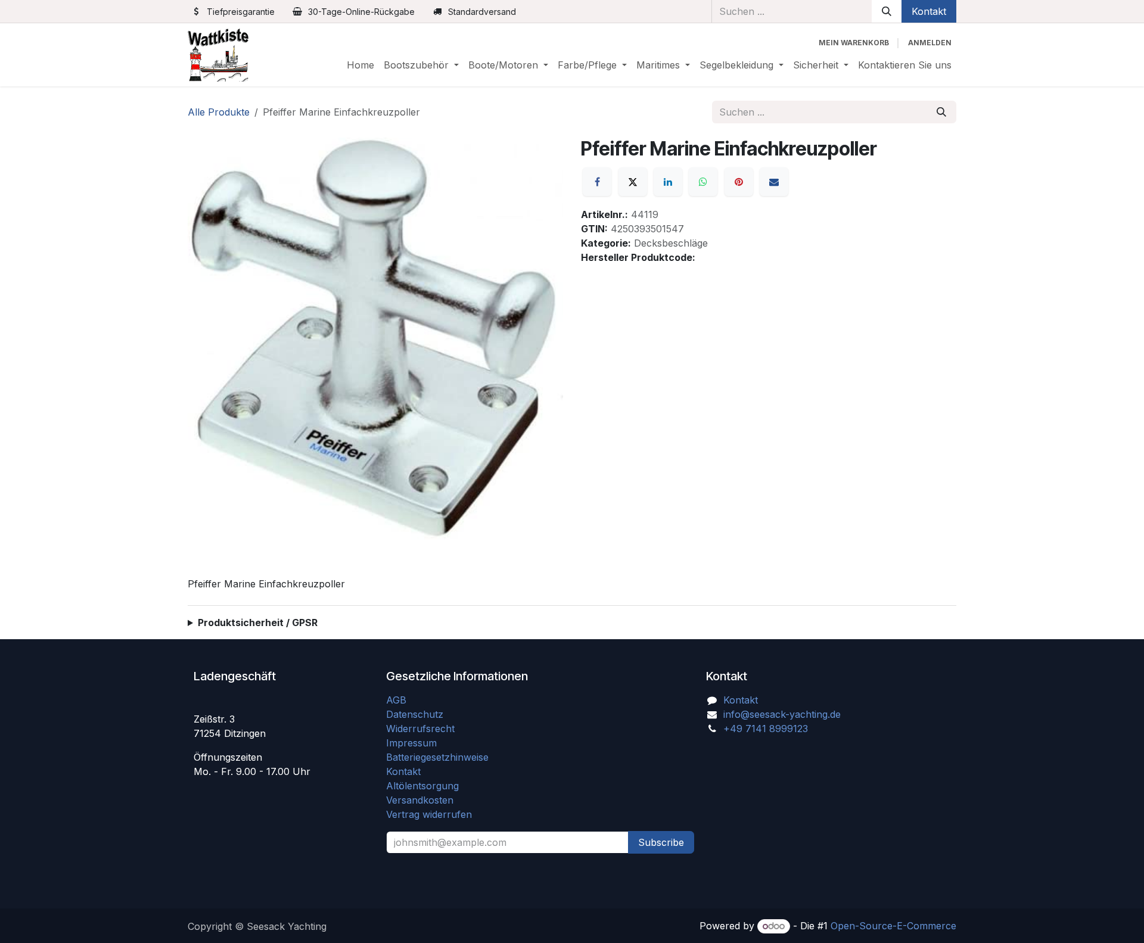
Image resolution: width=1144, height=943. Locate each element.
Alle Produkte (219, 112)
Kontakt (929, 11)
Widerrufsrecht (420, 729)
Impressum (411, 743)
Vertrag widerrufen (429, 814)
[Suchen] (886, 11)
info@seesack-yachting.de (782, 714)
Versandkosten (424, 800)
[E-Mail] (774, 181)
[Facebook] (597, 181)
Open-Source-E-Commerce (893, 926)
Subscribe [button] (661, 842)
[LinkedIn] (668, 181)
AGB (397, 700)
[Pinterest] (739, 181)
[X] (632, 181)
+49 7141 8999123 (765, 729)
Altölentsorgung (422, 786)
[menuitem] (360, 65)
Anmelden (930, 42)
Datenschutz (414, 714)
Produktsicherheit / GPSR (258, 622)
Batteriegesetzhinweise (437, 757)
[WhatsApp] (703, 181)
